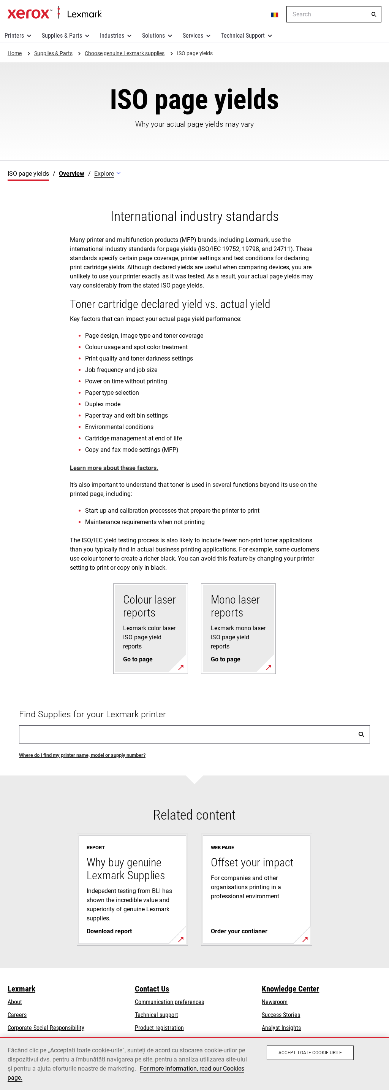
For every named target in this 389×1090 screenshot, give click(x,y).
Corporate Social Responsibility (46, 1027)
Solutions (153, 35)
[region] (194, 1063)
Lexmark (21, 988)
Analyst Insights (281, 1027)
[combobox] (333, 14)
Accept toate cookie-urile (310, 1052)
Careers (17, 1014)
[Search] (373, 14)
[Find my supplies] (361, 734)
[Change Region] (275, 14)
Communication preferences (169, 1002)
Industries (112, 35)
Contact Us (152, 988)
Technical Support (243, 35)
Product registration (159, 1027)
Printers (14, 35)
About (15, 1002)
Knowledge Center (290, 988)
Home (54, 12)
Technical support (156, 1014)
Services (193, 35)
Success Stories (281, 1014)
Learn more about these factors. (114, 468)
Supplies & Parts (62, 35)
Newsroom (275, 1002)
